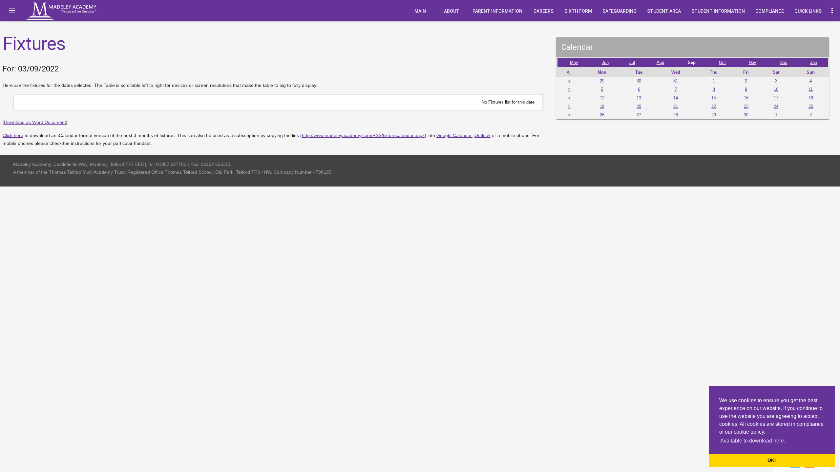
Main (420, 11)
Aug (660, 62)
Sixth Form (578, 11)
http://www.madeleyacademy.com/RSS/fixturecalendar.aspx (363, 135)
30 (639, 81)
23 (746, 106)
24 (776, 106)
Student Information (718, 11)
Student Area (664, 11)
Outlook (482, 135)
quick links (808, 11)
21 (675, 106)
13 (639, 98)
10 (776, 89)
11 (810, 89)
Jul (632, 62)
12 (602, 98)
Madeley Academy (70, 11)
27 (639, 115)
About (451, 11)
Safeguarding (619, 11)
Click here (13, 135)
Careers (544, 11)
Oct (722, 62)
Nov (752, 62)
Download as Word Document (35, 122)
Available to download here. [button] (752, 440)
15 (713, 98)
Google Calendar (454, 135)
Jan (813, 62)
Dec (783, 62)
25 (810, 106)
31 (675, 81)
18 (810, 98)
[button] (12, 10)
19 (602, 106)
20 (639, 106)
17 (776, 98)
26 (602, 115)
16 (746, 98)
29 (602, 81)
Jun (605, 62)
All (569, 72)
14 (675, 98)
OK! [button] (771, 460)
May (574, 62)
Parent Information (497, 11)
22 (713, 106)
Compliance (769, 11)
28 (675, 115)
